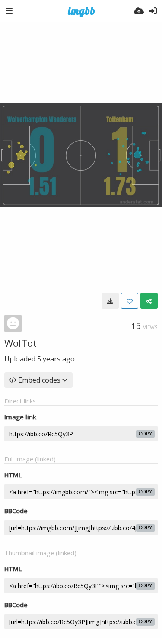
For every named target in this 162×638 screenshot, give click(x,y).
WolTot (20, 342)
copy (145, 433)
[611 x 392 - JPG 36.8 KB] (110, 301)
